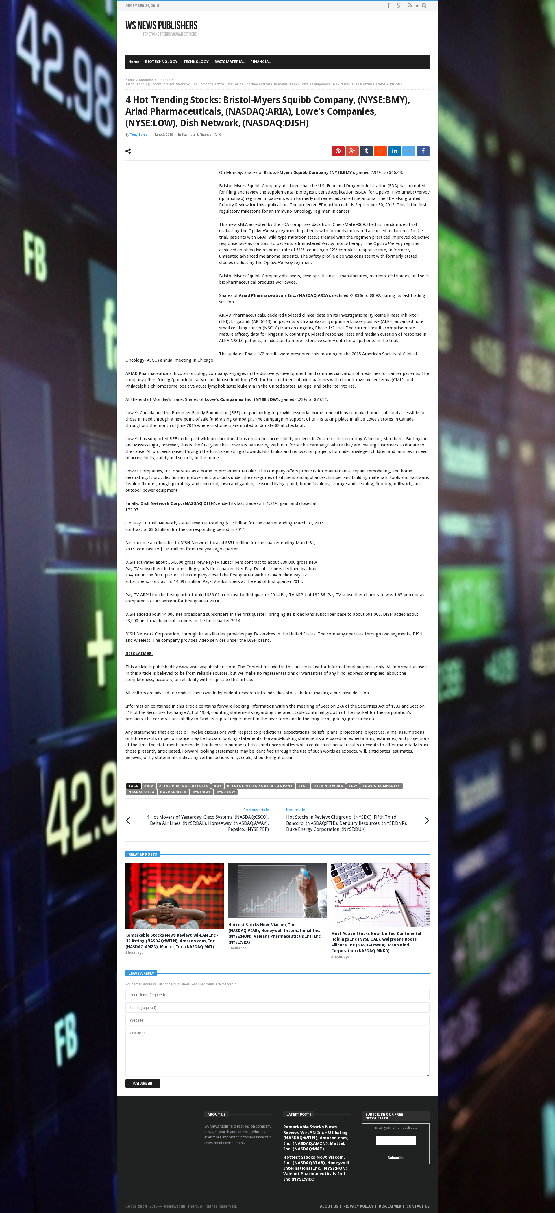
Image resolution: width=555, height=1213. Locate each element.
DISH (303, 786)
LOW (353, 786)
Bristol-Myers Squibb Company (260, 786)
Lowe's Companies (381, 786)
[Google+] (399, 6)
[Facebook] (388, 6)
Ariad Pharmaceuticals (183, 786)
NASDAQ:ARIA (141, 792)
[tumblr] (366, 151)
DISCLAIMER (390, 1206)
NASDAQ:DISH (173, 792)
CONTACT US (418, 1206)
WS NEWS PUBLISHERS (161, 25)
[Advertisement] (324, 33)
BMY (217, 786)
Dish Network (328, 786)
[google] (352, 151)
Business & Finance (154, 80)
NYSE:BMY (201, 792)
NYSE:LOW (225, 792)
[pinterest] (338, 151)
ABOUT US (329, 1206)
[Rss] (410, 6)
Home (130, 80)
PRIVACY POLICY (358, 1206)
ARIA (148, 786)
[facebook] (423, 151)
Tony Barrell (140, 135)
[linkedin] (394, 151)
